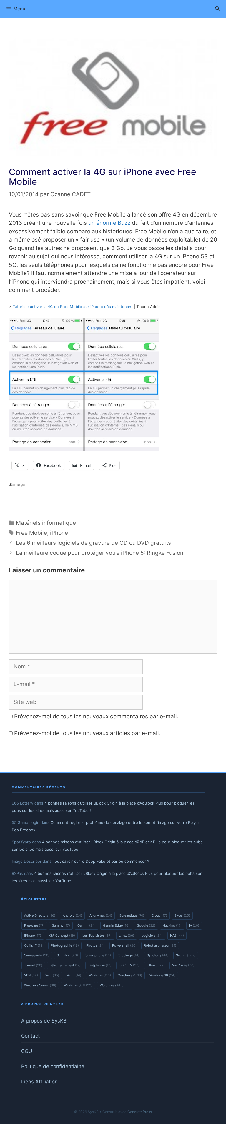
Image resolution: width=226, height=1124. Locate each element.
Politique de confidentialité (52, 1066)
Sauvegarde (36, 955)
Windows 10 (162, 975)
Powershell (124, 945)
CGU (26, 1051)
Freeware (34, 925)
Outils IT (34, 945)
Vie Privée (183, 965)
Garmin (86, 925)
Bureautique (131, 915)
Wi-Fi (74, 975)
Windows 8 (130, 975)
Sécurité (185, 955)
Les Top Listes (97, 935)
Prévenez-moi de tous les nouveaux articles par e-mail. (87, 733)
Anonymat (100, 915)
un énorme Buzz (109, 222)
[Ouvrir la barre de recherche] (217, 9)
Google (146, 925)
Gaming (61, 925)
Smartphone (98, 955)
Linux (126, 935)
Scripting (67, 955)
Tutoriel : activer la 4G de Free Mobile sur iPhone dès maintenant (73, 306)
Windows (100, 975)
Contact (30, 1036)
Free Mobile (31, 532)
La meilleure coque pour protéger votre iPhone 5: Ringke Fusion (99, 552)
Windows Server (40, 985)
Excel (182, 915)
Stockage (128, 955)
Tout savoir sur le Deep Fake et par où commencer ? (101, 861)
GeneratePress (139, 1112)
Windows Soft (78, 985)
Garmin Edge (116, 925)
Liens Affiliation (39, 1082)
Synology (158, 955)
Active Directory (39, 915)
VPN (31, 975)
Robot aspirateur (160, 945)
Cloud (159, 915)
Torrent (33, 965)
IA (194, 925)
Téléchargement (65, 965)
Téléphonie (100, 965)
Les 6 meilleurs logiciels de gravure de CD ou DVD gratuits (93, 542)
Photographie (65, 945)
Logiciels (152, 935)
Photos (95, 945)
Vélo (52, 975)
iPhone (59, 532)
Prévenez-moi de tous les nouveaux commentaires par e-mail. (96, 716)
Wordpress (112, 985)
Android (72, 915)
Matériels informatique (46, 522)
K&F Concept (62, 935)
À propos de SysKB (44, 1021)
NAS (177, 935)
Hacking (172, 925)
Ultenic (156, 965)
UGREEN (129, 965)
